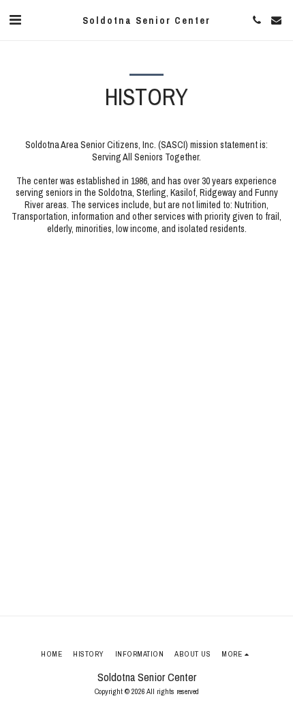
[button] (15, 19)
